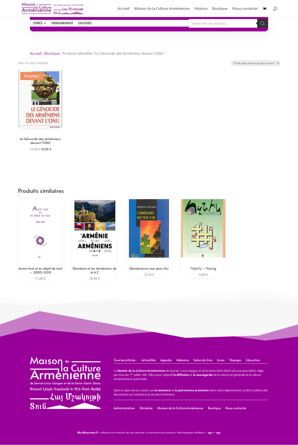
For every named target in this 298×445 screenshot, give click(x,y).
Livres (37, 23)
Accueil (123, 9)
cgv (218, 432)
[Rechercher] (262, 23)
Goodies (85, 23)
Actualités (148, 360)
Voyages (235, 360)
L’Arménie (146, 408)
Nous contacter (245, 9)
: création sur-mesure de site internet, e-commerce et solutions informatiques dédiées (140, 432)
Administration (124, 408)
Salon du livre (203, 360)
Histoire (200, 9)
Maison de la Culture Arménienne (162, 9)
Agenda (166, 360)
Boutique (220, 9)
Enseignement (62, 23)
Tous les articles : (125, 360)
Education (253, 360)
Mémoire (182, 360)
